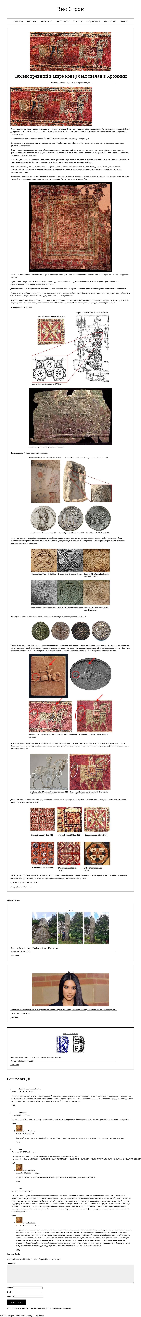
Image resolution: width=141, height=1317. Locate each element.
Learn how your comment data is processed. (54, 1308)
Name (10, 1288)
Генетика (78, 21)
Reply (13, 1105)
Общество (46, 21)
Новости (18, 21)
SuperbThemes (38, 1316)
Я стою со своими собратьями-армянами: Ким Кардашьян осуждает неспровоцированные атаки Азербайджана (63, 1009)
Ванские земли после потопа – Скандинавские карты (35, 1057)
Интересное (110, 21)
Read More (14, 955)
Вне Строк (70, 8)
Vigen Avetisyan (29, 1131)
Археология (63, 21)
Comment (11, 1263)
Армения (31, 21)
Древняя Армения (24, 887)
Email (9, 1292)
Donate (123, 21)
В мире (13, 887)
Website (10, 1296)
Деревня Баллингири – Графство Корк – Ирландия (34, 948)
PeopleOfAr (34, 882)
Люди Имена (93, 21)
